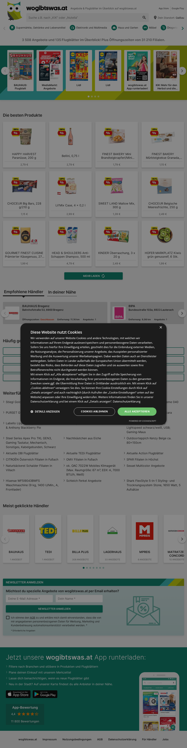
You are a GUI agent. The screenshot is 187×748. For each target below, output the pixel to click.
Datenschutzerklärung (126, 401)
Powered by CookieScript (142, 421)
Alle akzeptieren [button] (137, 411)
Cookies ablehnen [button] (94, 411)
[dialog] (93, 374)
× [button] (160, 327)
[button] (45, 412)
